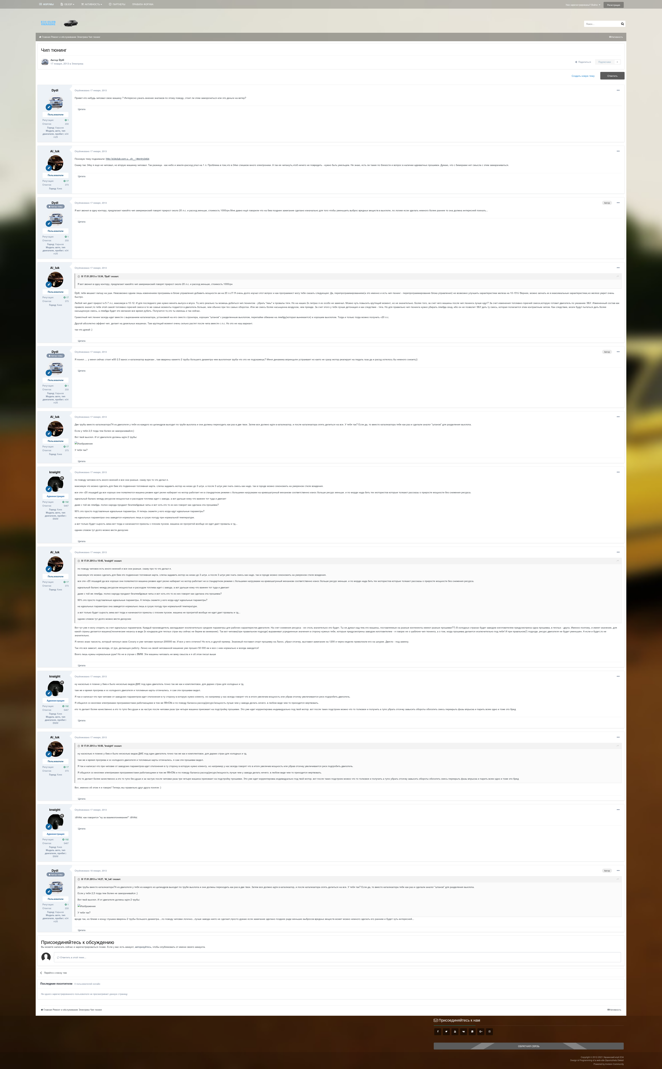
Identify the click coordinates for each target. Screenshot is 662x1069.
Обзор (68, 4)
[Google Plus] (480, 1031)
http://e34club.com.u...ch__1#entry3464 (127, 158)
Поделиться (584, 61)
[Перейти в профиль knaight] (55, 484)
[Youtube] (455, 1031)
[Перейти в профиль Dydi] (45, 62)
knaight (54, 472)
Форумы (48, 4)
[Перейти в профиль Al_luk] (55, 163)
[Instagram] (489, 1031)
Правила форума (142, 4)
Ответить (612, 75)
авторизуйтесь (143, 946)
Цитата (81, 109)
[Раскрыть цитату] (79, 276)
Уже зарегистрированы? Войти (582, 4)
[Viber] (472, 1031)
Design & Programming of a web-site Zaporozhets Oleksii (597, 1060)
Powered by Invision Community (609, 1063)
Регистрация (613, 5)
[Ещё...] (618, 90)
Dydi (61, 60)
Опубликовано (91, 90)
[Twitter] (446, 1031)
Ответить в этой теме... (72, 957)
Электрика (77, 63)
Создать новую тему (583, 75)
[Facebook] (437, 1031)
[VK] (463, 1031)
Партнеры (118, 4)
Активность (92, 4)
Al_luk (54, 151)
